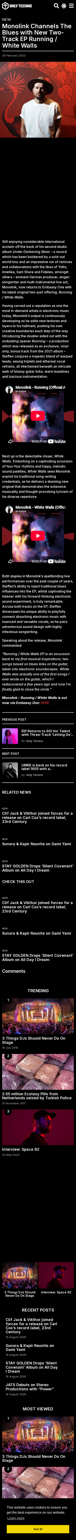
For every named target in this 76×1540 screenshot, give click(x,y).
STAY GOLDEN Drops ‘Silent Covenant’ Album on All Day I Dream (37, 868)
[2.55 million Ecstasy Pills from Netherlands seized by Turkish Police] (38, 1072)
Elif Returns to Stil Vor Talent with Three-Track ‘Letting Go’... (47, 733)
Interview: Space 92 (20, 1149)
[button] (56, 6)
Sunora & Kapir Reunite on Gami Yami (36, 844)
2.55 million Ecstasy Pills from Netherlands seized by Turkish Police (37, 1096)
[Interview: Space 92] (38, 1127)
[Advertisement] (38, 191)
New (6, 19)
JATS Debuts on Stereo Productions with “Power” (30, 1387)
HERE (45, 703)
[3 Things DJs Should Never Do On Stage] (38, 1016)
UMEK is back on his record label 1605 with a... (44, 767)
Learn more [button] (15, 1518)
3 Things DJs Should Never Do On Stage (33, 1040)
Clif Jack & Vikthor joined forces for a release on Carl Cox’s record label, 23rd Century (37, 817)
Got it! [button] (38, 1529)
